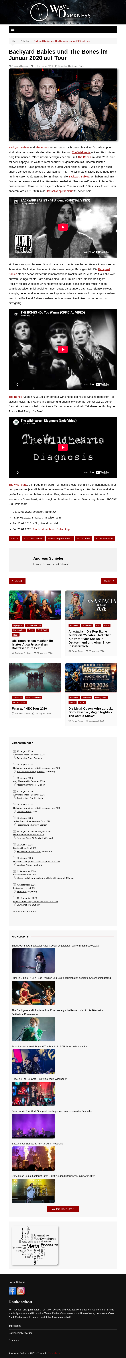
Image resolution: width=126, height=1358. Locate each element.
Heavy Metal (100, 698)
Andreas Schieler (20, 66)
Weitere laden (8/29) (63, 1209)
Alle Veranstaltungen (24, 911)
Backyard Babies (19, 147)
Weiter (107, 581)
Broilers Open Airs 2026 (24, 848)
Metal (72, 702)
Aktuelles (62, 66)
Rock (15, 635)
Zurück (18, 581)
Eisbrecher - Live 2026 (24, 888)
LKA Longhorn (24, 905)
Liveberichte (18, 630)
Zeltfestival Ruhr (25, 758)
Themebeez (54, 1353)
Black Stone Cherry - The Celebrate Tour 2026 (35, 901)
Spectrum (21, 891)
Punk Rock (42, 630)
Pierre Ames (77, 651)
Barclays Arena (24, 865)
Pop (98, 625)
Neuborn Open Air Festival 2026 (28, 835)
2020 (15, 538)
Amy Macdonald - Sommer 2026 (29, 755)
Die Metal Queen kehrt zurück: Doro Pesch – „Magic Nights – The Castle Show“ (91, 712)
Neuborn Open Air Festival (30, 838)
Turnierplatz (22, 798)
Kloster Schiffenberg (27, 785)
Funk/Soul (87, 625)
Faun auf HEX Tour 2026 (29, 708)
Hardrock (87, 698)
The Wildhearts (81, 152)
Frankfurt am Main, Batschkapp (52, 529)
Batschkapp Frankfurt (60, 191)
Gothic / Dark (19, 702)
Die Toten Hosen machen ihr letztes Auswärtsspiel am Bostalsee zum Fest (32, 644)
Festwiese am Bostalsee (29, 851)
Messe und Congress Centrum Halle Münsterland (41, 878)
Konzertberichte (34, 625)
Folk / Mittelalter (33, 698)
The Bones (42, 147)
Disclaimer (14, 1340)
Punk (81, 66)
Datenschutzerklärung (21, 1333)
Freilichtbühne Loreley (27, 825)
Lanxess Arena (24, 811)
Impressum (15, 1326)
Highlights (17, 625)
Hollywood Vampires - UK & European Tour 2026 (36, 768)
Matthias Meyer (22, 713)
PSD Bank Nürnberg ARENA (30, 771)
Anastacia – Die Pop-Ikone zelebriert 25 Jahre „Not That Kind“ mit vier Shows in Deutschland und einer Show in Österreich (90, 639)
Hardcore (72, 66)
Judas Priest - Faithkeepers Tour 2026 (31, 821)
